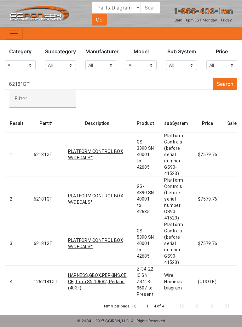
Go (99, 19)
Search (225, 84)
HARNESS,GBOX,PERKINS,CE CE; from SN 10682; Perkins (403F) (97, 281)
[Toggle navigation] (14, 33)
